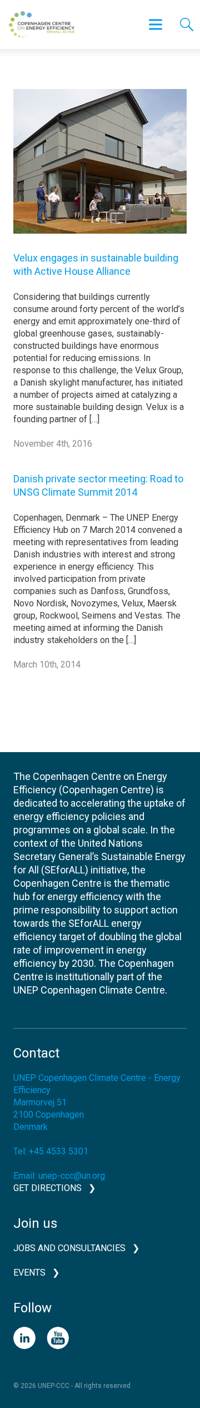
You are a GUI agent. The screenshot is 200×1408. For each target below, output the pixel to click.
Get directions (47, 1188)
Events (29, 1272)
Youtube (58, 1338)
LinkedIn (24, 1338)
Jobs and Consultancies (69, 1248)
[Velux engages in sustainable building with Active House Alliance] (100, 169)
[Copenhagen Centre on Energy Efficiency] (41, 24)
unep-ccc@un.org (71, 1175)
